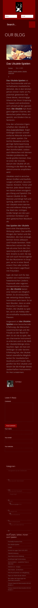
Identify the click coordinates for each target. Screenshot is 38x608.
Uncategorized (12, 511)
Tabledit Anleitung (13, 553)
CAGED (10, 547)
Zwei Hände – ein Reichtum (15, 570)
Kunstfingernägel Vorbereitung (16, 559)
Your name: (8, 429)
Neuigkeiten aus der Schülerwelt (17, 471)
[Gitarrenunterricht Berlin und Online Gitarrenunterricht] (19, 7)
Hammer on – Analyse (14, 567)
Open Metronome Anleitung (16, 556)
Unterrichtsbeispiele (14, 521)
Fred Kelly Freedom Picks (15, 541)
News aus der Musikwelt (15, 491)
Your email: (8, 437)
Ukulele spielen (17, 71)
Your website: (9, 446)
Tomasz (10, 68)
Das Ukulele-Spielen (18, 63)
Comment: (8, 401)
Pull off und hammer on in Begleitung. (18, 573)
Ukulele (10, 71)
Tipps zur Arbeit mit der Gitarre (17, 575)
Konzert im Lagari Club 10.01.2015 (17, 550)
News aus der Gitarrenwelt (16, 481)
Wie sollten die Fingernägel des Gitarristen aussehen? (17, 579)
